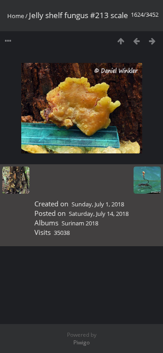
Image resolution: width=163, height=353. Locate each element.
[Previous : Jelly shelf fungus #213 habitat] (136, 41)
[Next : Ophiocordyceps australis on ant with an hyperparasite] (152, 41)
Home (15, 16)
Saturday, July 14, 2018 (99, 214)
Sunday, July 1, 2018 (98, 204)
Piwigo (81, 342)
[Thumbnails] (121, 41)
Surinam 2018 (80, 223)
